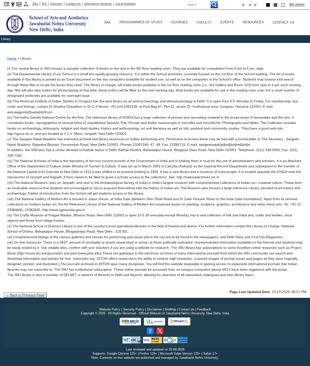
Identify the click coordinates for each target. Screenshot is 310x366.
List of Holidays (126, 4)
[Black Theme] (268, 5)
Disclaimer (154, 309)
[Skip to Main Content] (6, 4)
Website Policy (109, 309)
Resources (253, 23)
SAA (107, 22)
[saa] (60, 23)
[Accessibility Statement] (13, 4)
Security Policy (133, 309)
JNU (35, 4)
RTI (44, 4)
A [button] (256, 5)
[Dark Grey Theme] (275, 5)
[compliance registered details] (175, 340)
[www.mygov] (154, 321)
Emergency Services (98, 4)
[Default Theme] (283, 5)
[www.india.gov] (130, 321)
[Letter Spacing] (25, 4)
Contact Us (73, 4)
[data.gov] (179, 321)
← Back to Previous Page (25, 295)
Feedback (204, 309)
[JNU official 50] (159, 330)
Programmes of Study (140, 23)
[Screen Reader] (19, 4)
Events (227, 23)
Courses (179, 23)
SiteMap (170, 309)
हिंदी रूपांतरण (296, 5)
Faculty (204, 22)
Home (11, 58)
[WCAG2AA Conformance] (152, 340)
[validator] (132, 340)
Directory (56, 4)
